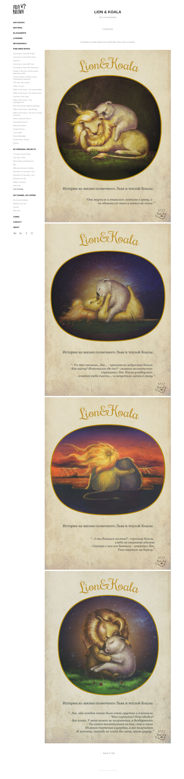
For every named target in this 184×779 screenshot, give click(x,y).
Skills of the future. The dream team (27, 93)
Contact (17, 222)
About (16, 227)
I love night (17, 133)
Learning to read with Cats (23, 64)
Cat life (16, 207)
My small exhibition (20, 200)
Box (14, 165)
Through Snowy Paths (22, 154)
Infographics (20, 44)
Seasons (16, 61)
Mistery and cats (19, 204)
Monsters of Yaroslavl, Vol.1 (24, 175)
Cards (16, 217)
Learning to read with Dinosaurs (25, 68)
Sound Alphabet (19, 136)
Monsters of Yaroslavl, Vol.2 (24, 172)
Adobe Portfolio (112, 770)
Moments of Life (19, 179)
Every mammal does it (22, 119)
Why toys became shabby (23, 168)
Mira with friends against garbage (26, 106)
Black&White (19, 33)
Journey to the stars (21, 97)
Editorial (18, 28)
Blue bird (16, 211)
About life (17, 186)
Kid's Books (19, 23)
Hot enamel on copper (24, 195)
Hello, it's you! (18, 86)
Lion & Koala (18, 189)
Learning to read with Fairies (24, 57)
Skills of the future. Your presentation (27, 90)
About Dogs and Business (23, 161)
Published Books (21, 49)
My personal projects (24, 149)
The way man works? (21, 83)
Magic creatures (19, 182)
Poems (16, 143)
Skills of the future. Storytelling (25, 109)
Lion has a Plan (19, 158)
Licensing (18, 38)
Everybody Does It (20, 122)
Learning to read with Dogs (24, 54)
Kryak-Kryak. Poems (21, 140)
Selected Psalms (19, 126)
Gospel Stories (19, 129)
